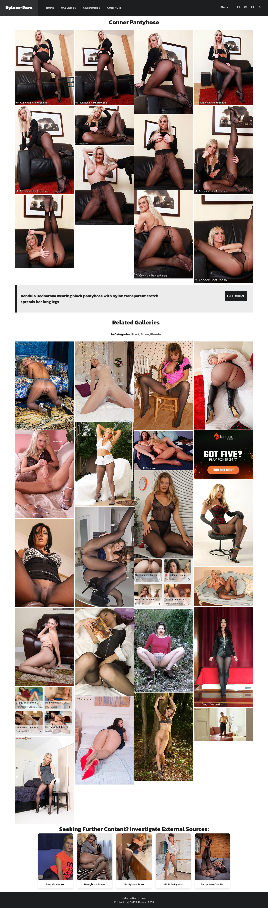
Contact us (121, 902)
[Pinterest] (245, 7)
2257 (151, 902)
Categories (91, 8)
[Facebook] (238, 7)
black (135, 334)
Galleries (68, 8)
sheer (145, 334)
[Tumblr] (252, 7)
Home (50, 8)
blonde (155, 334)
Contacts (114, 8)
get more (236, 296)
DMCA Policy (138, 902)
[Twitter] (260, 7)
